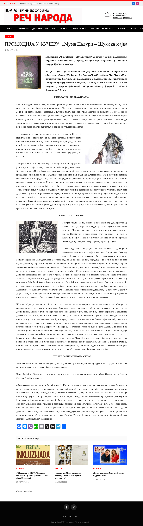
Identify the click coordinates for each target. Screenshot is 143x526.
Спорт (133, 28)
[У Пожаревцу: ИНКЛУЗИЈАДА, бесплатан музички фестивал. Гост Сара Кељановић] (33, 455)
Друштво (37, 28)
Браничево (23, 28)
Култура (95, 28)
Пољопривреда (80, 28)
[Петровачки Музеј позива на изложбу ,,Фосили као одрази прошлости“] (71, 455)
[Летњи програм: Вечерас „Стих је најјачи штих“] (110, 455)
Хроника (122, 28)
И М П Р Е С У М (70, 516)
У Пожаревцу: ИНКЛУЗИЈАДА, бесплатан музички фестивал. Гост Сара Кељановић (31, 475)
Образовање (108, 28)
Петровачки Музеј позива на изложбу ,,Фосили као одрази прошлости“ (68, 475)
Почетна (10, 28)
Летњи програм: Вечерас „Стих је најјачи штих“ (108, 474)
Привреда (64, 28)
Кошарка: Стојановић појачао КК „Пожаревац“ (39, 3)
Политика (50, 28)
